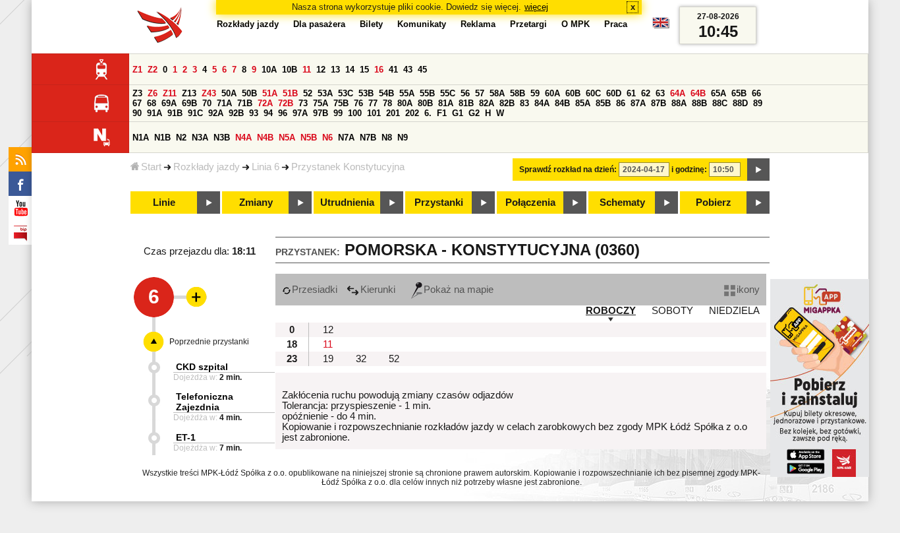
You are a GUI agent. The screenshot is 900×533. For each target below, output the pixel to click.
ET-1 (186, 437)
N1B (162, 137)
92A (215, 113)
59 (535, 93)
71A (224, 103)
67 (137, 103)
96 (282, 113)
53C (345, 93)
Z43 (209, 93)
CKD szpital (202, 366)
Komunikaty (421, 24)
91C (195, 113)
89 (757, 103)
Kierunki (377, 289)
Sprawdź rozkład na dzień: (568, 169)
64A (677, 93)
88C (719, 103)
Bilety (371, 24)
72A (265, 103)
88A (679, 103)
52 (307, 93)
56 (465, 93)
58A (497, 93)
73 (303, 103)
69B (189, 103)
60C (593, 93)
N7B (368, 137)
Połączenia (530, 202)
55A (406, 93)
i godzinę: (689, 169)
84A (541, 103)
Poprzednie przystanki (209, 341)
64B (698, 93)
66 (756, 93)
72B (285, 103)
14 (349, 70)
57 (479, 93)
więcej (536, 7)
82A (486, 103)
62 (645, 93)
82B (507, 103)
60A (552, 93)
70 (206, 103)
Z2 (152, 70)
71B (244, 103)
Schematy (622, 202)
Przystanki (438, 202)
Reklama (478, 24)
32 (361, 359)
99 (338, 113)
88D (740, 103)
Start (151, 167)
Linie (164, 202)
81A (445, 103)
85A (582, 103)
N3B (221, 137)
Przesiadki (314, 289)
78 (387, 103)
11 (306, 70)
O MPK (575, 24)
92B (236, 113)
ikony (748, 289)
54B (386, 93)
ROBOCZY (611, 310)
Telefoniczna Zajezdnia (204, 401)
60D (613, 93)
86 (620, 103)
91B (175, 113)
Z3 (137, 93)
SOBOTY (672, 310)
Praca (615, 24)
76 (358, 103)
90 (137, 113)
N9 (402, 137)
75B (341, 103)
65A (718, 93)
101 (374, 113)
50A (229, 93)
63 (660, 93)
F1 (442, 113)
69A (169, 103)
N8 (386, 137)
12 (320, 70)
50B (249, 93)
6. (428, 113)
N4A (243, 137)
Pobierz (713, 202)
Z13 (189, 93)
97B (320, 113)
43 (407, 70)
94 (268, 113)
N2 (181, 137)
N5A (287, 137)
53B (366, 93)
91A (154, 113)
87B (658, 103)
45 (422, 70)
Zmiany (256, 202)
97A (300, 113)
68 (151, 103)
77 (373, 103)
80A (404, 103)
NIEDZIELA (734, 310)
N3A (200, 137)
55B (427, 93)
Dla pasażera (319, 24)
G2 (474, 113)
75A (320, 103)
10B (289, 70)
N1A (140, 137)
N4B (265, 137)
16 (378, 70)
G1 (457, 113)
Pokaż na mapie (458, 289)
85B (603, 103)
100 (355, 113)
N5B (308, 137)
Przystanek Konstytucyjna (348, 167)
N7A (346, 137)
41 (393, 70)
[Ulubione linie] (192, 297)
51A (269, 93)
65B (738, 93)
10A (269, 70)
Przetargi (528, 24)
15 (364, 70)
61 (631, 93)
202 (412, 113)
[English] (660, 26)
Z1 (137, 70)
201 (393, 113)
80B (425, 103)
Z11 (170, 93)
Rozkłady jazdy (206, 167)
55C (447, 93)
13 (335, 70)
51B (290, 93)
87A (638, 103)
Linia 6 (265, 167)
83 (524, 103)
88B (699, 103)
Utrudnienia (347, 202)
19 (328, 359)
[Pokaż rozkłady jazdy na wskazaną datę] (758, 169)
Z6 (152, 93)
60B (572, 93)
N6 (327, 137)
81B (466, 103)
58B (517, 93)
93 (253, 113)
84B (562, 103)
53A (325, 93)
